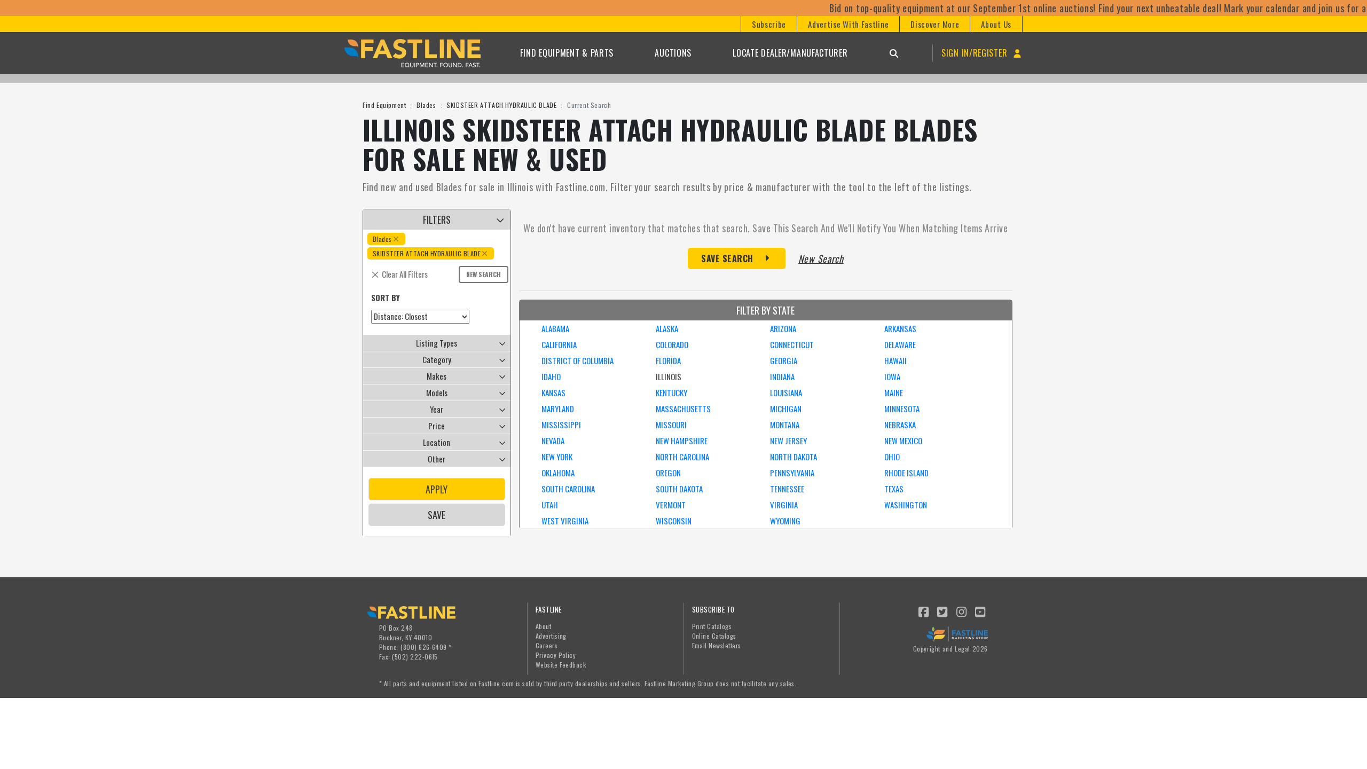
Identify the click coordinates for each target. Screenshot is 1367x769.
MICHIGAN (786, 408)
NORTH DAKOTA (793, 456)
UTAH (549, 505)
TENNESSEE (787, 489)
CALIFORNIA (559, 344)
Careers (546, 645)
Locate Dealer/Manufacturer (790, 52)
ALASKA (667, 328)
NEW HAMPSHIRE (682, 440)
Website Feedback (561, 664)
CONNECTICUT (792, 344)
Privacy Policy (556, 655)
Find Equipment (384, 104)
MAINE (893, 392)
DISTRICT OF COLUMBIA (577, 360)
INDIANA (782, 376)
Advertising (551, 635)
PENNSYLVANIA (792, 472)
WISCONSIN (674, 521)
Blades (426, 104)
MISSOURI (671, 424)
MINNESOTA (902, 408)
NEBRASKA (900, 424)
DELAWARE (900, 344)
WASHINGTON (905, 505)
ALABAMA (555, 328)
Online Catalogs (714, 635)
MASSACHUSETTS (683, 408)
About (543, 626)
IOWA (892, 376)
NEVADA (552, 440)
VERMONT (671, 505)
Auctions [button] (673, 52)
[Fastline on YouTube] (980, 610)
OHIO (892, 456)
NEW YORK (556, 456)
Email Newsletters (716, 645)
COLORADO (672, 344)
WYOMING (785, 521)
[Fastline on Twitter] (943, 610)
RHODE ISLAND (906, 472)
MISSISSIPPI (561, 424)
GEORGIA (783, 360)
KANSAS (553, 392)
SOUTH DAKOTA (679, 489)
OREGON (668, 472)
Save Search (727, 258)
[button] (769, 24)
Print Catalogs (712, 626)
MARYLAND (557, 408)
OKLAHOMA (558, 472)
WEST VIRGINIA (564, 521)
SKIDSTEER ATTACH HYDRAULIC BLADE (501, 104)
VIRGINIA (784, 505)
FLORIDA (668, 360)
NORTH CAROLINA (682, 456)
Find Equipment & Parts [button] (567, 52)
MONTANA (784, 424)
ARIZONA (783, 328)
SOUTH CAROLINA (568, 489)
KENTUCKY (671, 392)
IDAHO (551, 376)
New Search (483, 274)
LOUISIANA (786, 392)
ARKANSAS (900, 328)
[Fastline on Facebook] (923, 610)
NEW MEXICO (903, 440)
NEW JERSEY (788, 440)
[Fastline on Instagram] (961, 610)
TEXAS (894, 489)
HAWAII (895, 360)
